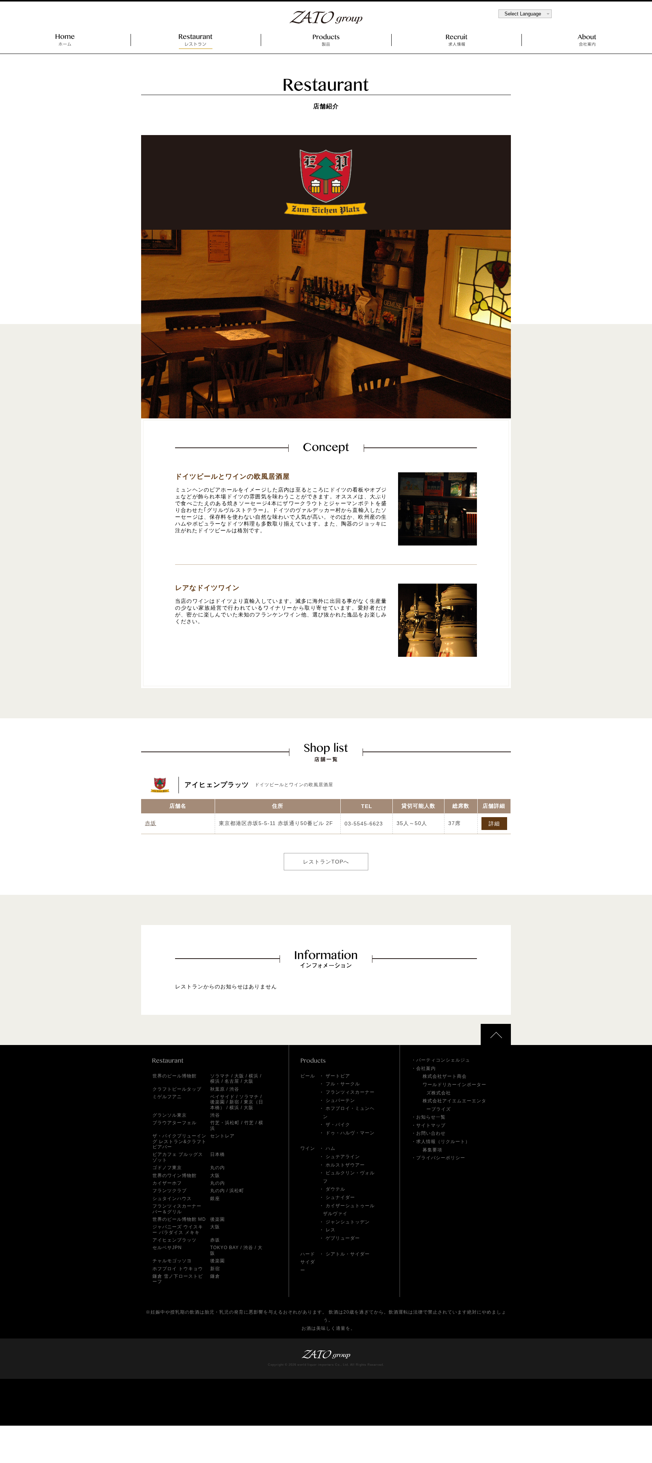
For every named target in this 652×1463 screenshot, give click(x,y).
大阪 (239, 1076)
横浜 (253, 1076)
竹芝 (249, 1122)
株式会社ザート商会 (445, 1076)
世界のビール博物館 (174, 1076)
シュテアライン (343, 1156)
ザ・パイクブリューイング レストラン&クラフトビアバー (179, 1141)
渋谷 (234, 1089)
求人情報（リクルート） (443, 1141)
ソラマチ (220, 1076)
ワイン (307, 1148)
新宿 (234, 1102)
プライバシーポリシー (440, 1157)
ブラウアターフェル (174, 1122)
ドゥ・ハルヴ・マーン (350, 1133)
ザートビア (338, 1076)
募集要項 (432, 1150)
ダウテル (335, 1189)
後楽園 (217, 1102)
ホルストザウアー (345, 1165)
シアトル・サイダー (348, 1254)
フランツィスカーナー (350, 1092)
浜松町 (236, 1190)
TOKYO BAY (224, 1247)
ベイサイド (222, 1096)
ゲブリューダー (343, 1238)
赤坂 (150, 823)
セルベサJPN (167, 1247)
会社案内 (426, 1068)
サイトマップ (431, 1125)
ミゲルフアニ (167, 1096)
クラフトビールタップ (176, 1089)
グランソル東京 (169, 1115)
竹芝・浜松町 (225, 1122)
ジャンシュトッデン (348, 1222)
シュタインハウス (172, 1198)
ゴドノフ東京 (167, 1167)
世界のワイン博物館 (174, 1175)
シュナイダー (340, 1197)
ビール (307, 1076)
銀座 (215, 1198)
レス (330, 1229)
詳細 (494, 824)
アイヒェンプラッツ (174, 1240)
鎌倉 (215, 1276)
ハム (330, 1148)
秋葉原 (217, 1089)
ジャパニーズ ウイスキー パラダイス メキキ (177, 1229)
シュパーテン (340, 1100)
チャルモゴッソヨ (172, 1260)
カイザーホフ (167, 1183)
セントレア (222, 1136)
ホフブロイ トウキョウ (177, 1268)
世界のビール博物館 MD (179, 1219)
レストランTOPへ (326, 862)
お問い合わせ (431, 1133)
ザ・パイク (338, 1124)
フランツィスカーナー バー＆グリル (176, 1208)
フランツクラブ (169, 1190)
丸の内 (217, 1167)
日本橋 (217, 1154)
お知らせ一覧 (431, 1117)
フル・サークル (343, 1083)
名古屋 (232, 1081)
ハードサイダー (307, 1262)
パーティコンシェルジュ (443, 1060)
